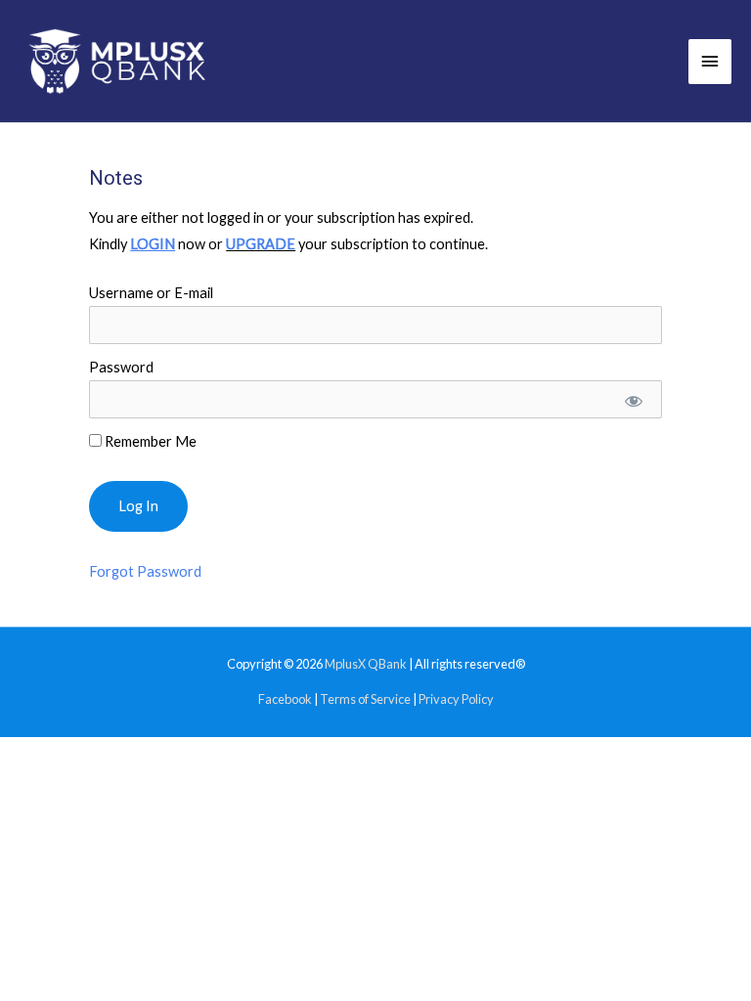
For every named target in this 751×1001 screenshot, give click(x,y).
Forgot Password (145, 571)
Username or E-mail (151, 292)
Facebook (285, 699)
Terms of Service (365, 699)
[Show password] (633, 399)
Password (121, 367)
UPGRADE (260, 244)
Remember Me (149, 441)
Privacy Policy (456, 699)
